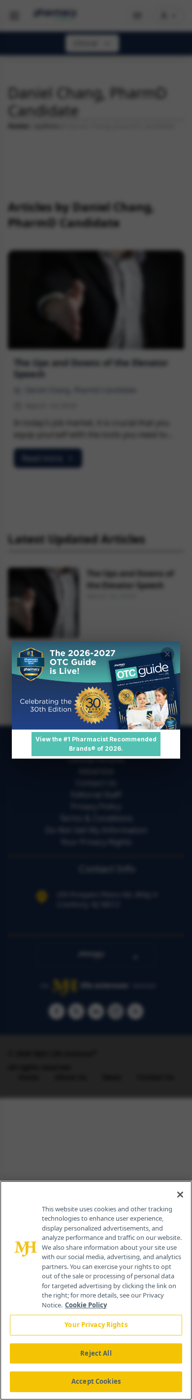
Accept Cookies (96, 1381)
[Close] (180, 1194)
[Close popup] (167, 654)
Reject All (95, 1353)
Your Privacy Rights (95, 1324)
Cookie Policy (86, 1304)
